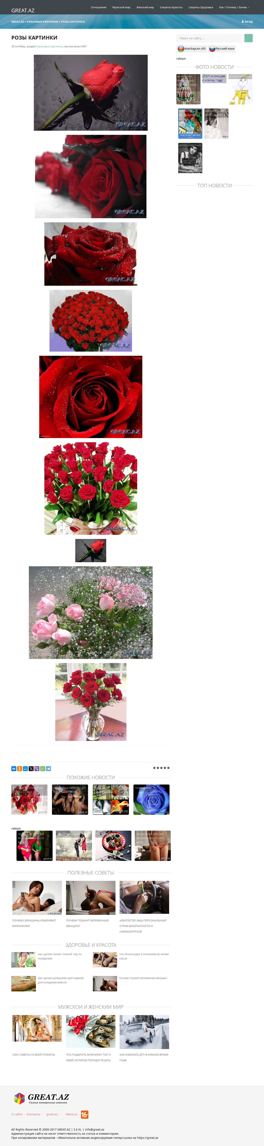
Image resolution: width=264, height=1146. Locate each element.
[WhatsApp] (42, 768)
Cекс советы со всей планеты (33, 1054)
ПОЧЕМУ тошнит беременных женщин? (143, 978)
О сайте (16, 1114)
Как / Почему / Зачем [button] (233, 7)
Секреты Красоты (171, 7)
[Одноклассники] (19, 768)
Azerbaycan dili (195, 48)
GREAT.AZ (22, 10)
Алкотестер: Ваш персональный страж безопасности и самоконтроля (143, 926)
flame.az (72, 1114)
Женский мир (145, 7)
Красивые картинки (49, 46)
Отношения (98, 7)
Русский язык (225, 48)
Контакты (33, 1114)
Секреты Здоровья (201, 7)
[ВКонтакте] (13, 768)
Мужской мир (121, 7)
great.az (52, 1114)
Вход (248, 21)
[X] (31, 768)
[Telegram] (48, 768)
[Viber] (36, 768)
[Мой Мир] (25, 768)
